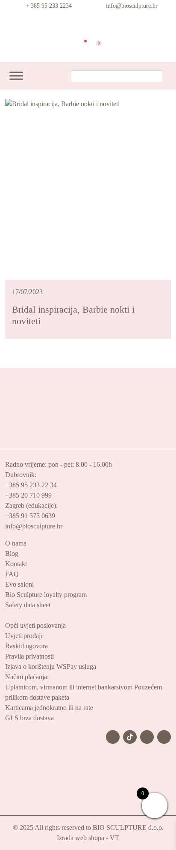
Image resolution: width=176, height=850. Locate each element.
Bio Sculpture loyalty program (46, 594)
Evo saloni (19, 584)
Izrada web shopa (80, 837)
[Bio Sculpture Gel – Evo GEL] (88, 23)
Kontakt (16, 563)
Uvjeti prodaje (24, 635)
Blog (11, 553)
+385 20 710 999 (28, 495)
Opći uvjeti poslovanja (35, 625)
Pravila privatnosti (29, 656)
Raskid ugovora (26, 646)
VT (114, 837)
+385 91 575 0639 (30, 515)
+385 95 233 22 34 (31, 485)
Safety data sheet (27, 604)
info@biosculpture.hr (132, 6)
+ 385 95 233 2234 (49, 6)
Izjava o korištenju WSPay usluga (50, 666)
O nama (15, 543)
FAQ (12, 574)
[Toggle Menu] (16, 76)
